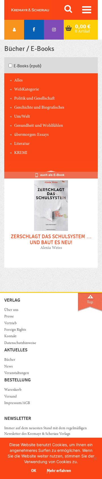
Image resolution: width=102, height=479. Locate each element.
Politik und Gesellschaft (34, 98)
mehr (51, 220)
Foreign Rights (15, 330)
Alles (18, 80)
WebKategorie (26, 89)
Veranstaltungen (16, 373)
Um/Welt (22, 117)
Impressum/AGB (17, 403)
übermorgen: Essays (31, 135)
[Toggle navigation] (87, 9)
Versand (10, 397)
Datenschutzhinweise (20, 343)
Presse (9, 317)
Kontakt (10, 336)
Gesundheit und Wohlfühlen (38, 126)
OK (33, 470)
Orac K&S (36, 10)
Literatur (22, 144)
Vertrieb (10, 323)
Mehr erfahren (59, 470)
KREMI (20, 153)
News (8, 367)
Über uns (11, 310)
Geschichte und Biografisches (39, 108)
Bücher (9, 360)
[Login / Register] (14, 30)
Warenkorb (13, 390)
